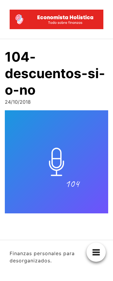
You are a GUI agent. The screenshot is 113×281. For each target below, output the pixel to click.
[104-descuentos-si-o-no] (56, 163)
